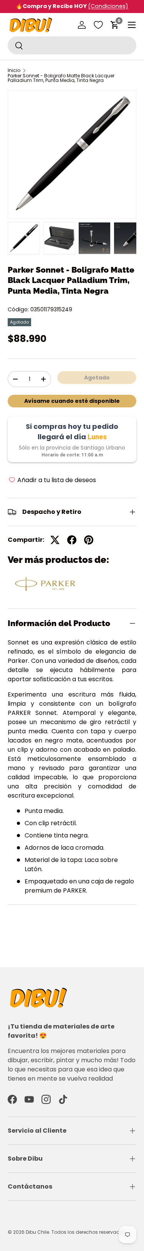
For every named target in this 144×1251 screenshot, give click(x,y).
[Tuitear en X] (54, 539)
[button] (114, 24)
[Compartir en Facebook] (71, 539)
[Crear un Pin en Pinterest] (88, 539)
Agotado (97, 377)
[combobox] (72, 45)
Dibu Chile (37, 1232)
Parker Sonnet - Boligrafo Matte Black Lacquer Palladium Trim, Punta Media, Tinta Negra (61, 78)
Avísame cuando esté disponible (72, 401)
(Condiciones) (108, 6)
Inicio (14, 70)
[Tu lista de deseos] (98, 24)
